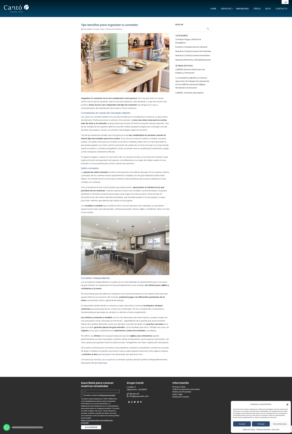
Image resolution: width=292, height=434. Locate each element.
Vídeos (257, 8)
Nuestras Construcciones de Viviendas (193, 51)
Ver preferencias (280, 424)
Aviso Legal (275, 429)
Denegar (260, 424)
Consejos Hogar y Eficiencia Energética (107, 29)
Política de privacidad (263, 429)
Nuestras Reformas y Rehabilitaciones (193, 60)
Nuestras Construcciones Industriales (192, 55)
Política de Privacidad (181, 392)
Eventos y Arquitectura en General (191, 47)
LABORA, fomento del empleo (189, 93)
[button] (287, 404)
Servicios (226, 8)
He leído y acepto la (99, 395)
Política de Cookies (249, 429)
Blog (268, 8)
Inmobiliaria (242, 8)
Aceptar (242, 424)
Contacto (281, 8)
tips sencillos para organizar (102, 359)
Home (213, 8)
